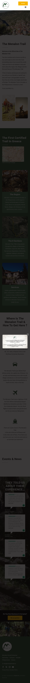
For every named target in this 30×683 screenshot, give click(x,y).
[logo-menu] (5, 2)
